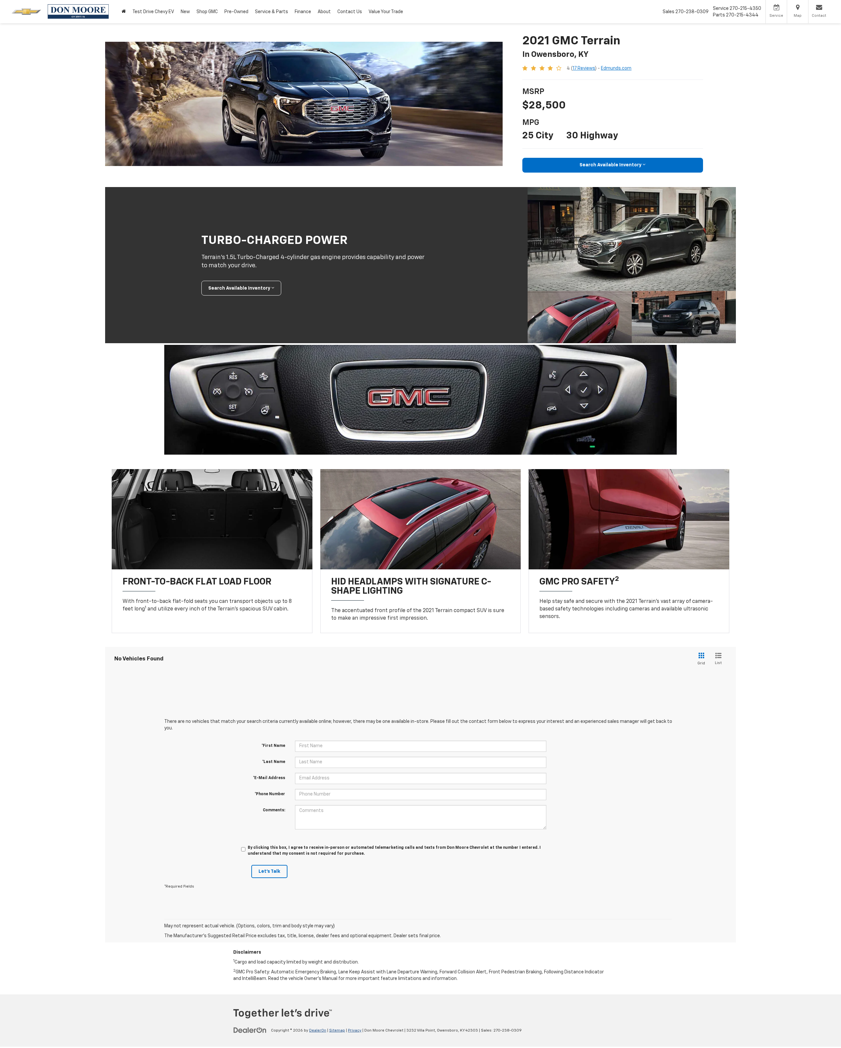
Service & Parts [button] (271, 12)
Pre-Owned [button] (236, 12)
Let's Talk (269, 871)
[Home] (123, 11)
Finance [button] (303, 12)
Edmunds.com (616, 68)
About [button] (324, 12)
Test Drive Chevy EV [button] (153, 12)
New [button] (185, 12)
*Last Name (273, 762)
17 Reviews (584, 68)
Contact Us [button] (349, 12)
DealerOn (317, 1031)
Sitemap (337, 1031)
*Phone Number (270, 794)
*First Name (273, 746)
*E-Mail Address (269, 778)
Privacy (354, 1031)
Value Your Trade (386, 12)
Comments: (274, 810)
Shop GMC (207, 12)
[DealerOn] (250, 1030)
